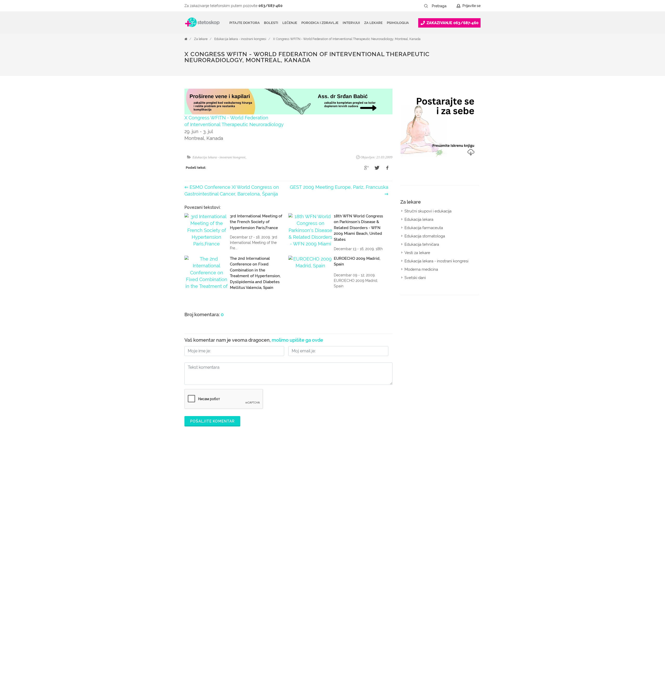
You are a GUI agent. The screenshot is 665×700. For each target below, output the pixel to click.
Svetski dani (415, 277)
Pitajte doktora (244, 23)
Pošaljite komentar (212, 421)
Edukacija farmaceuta (423, 227)
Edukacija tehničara (421, 244)
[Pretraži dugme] (426, 6)
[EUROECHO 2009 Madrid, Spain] (310, 272)
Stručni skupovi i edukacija (427, 211)
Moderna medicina (421, 269)
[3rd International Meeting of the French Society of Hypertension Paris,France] (206, 230)
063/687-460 (270, 6)
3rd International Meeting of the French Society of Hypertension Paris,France (256, 222)
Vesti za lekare (417, 252)
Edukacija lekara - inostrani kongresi (240, 39)
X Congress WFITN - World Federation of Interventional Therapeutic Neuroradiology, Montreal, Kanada (347, 39)
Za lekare (201, 39)
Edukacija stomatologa (424, 236)
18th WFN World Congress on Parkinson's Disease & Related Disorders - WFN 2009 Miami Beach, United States (358, 228)
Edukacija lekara (418, 219)
